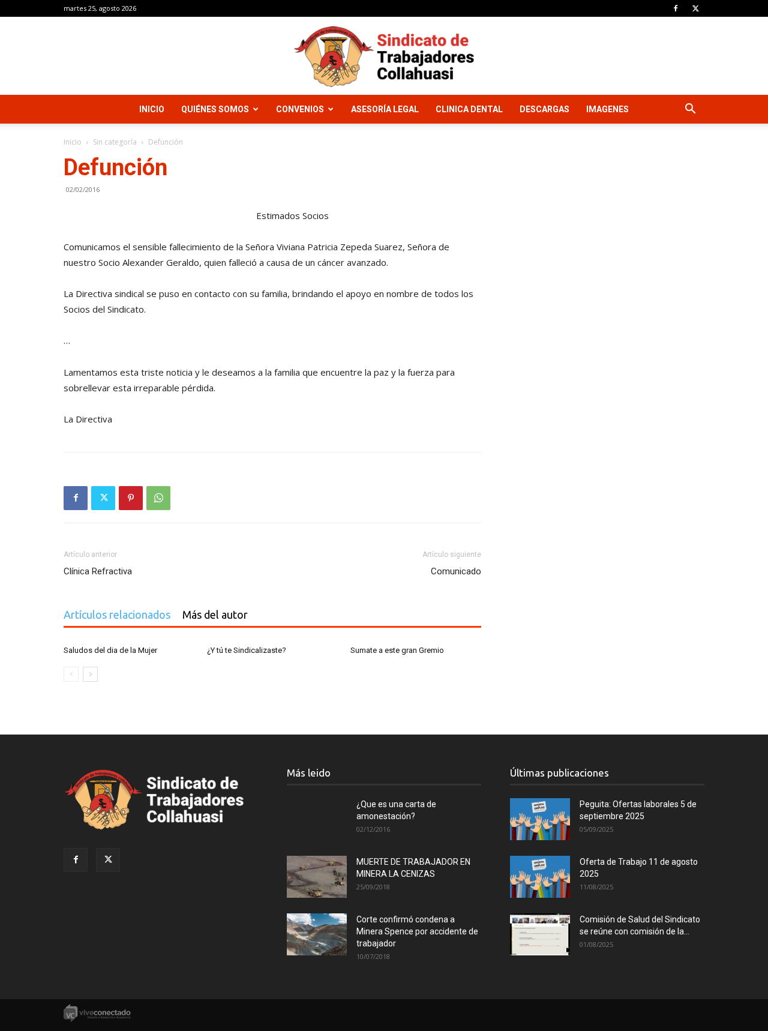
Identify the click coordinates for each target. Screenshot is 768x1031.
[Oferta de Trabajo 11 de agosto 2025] (540, 877)
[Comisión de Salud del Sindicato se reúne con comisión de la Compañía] (540, 934)
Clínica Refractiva (98, 571)
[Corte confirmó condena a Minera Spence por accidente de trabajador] (317, 934)
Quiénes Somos (215, 109)
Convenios (300, 109)
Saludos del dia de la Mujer (110, 650)
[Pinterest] (131, 498)
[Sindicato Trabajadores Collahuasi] (384, 56)
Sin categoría (115, 142)
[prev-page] (71, 674)
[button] (690, 110)
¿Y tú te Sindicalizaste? (246, 650)
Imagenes (607, 109)
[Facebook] (676, 8)
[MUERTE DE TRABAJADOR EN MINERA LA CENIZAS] (317, 877)
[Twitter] (695, 8)
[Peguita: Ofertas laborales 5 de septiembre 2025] (540, 819)
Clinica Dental (469, 109)
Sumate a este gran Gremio (397, 650)
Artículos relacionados (117, 615)
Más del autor (215, 615)
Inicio (151, 109)
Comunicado (456, 571)
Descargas (544, 109)
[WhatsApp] (158, 498)
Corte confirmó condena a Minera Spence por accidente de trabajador (417, 931)
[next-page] (90, 674)
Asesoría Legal (385, 109)
